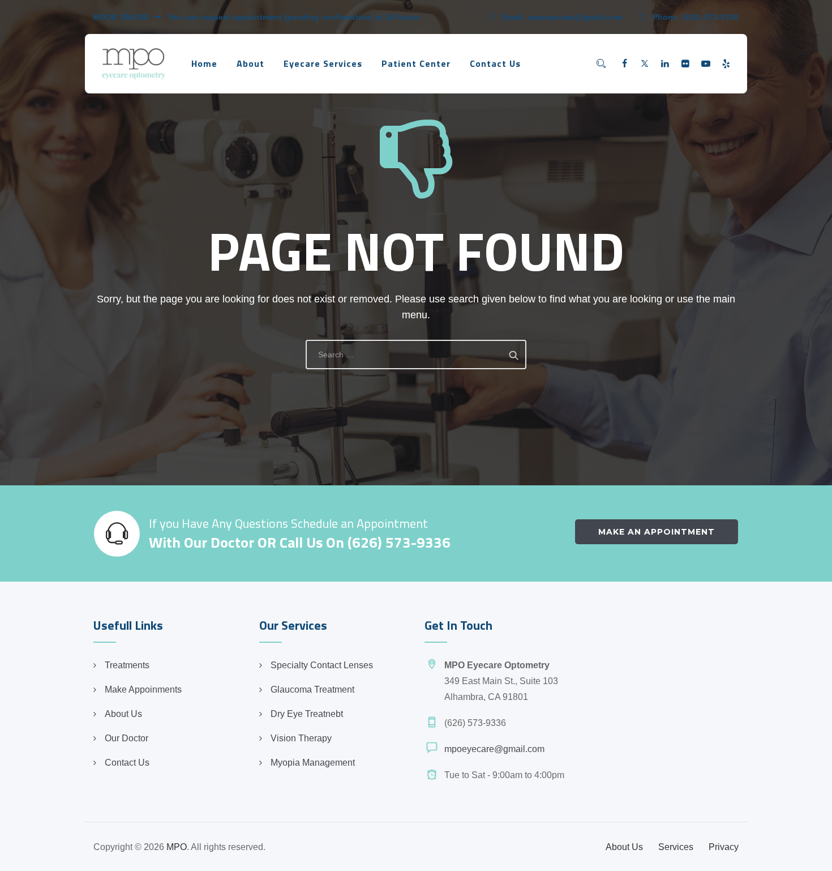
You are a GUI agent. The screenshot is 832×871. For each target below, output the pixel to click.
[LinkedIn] (665, 64)
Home (204, 63)
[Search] (601, 64)
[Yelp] (726, 64)
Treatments (127, 665)
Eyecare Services (323, 63)
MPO (176, 847)
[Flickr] (685, 64)
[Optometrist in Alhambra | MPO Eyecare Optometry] (134, 63)
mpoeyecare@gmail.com (575, 17)
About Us (123, 714)
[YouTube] (705, 64)
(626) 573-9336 (711, 17)
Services (675, 847)
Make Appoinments (143, 689)
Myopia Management (313, 762)
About (250, 63)
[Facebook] (624, 64)
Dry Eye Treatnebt (307, 714)
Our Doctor (126, 738)
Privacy (724, 847)
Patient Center (416, 63)
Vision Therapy (301, 738)
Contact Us (495, 63)
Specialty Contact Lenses (322, 665)
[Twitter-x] (644, 64)
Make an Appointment (656, 532)
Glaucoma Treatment (312, 689)
